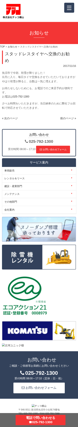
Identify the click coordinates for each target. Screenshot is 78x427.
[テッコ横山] (13, 17)
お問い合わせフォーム (55, 149)
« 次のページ (10, 118)
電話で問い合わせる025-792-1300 (40, 420)
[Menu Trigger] (69, 8)
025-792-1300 (21, 96)
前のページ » (68, 118)
